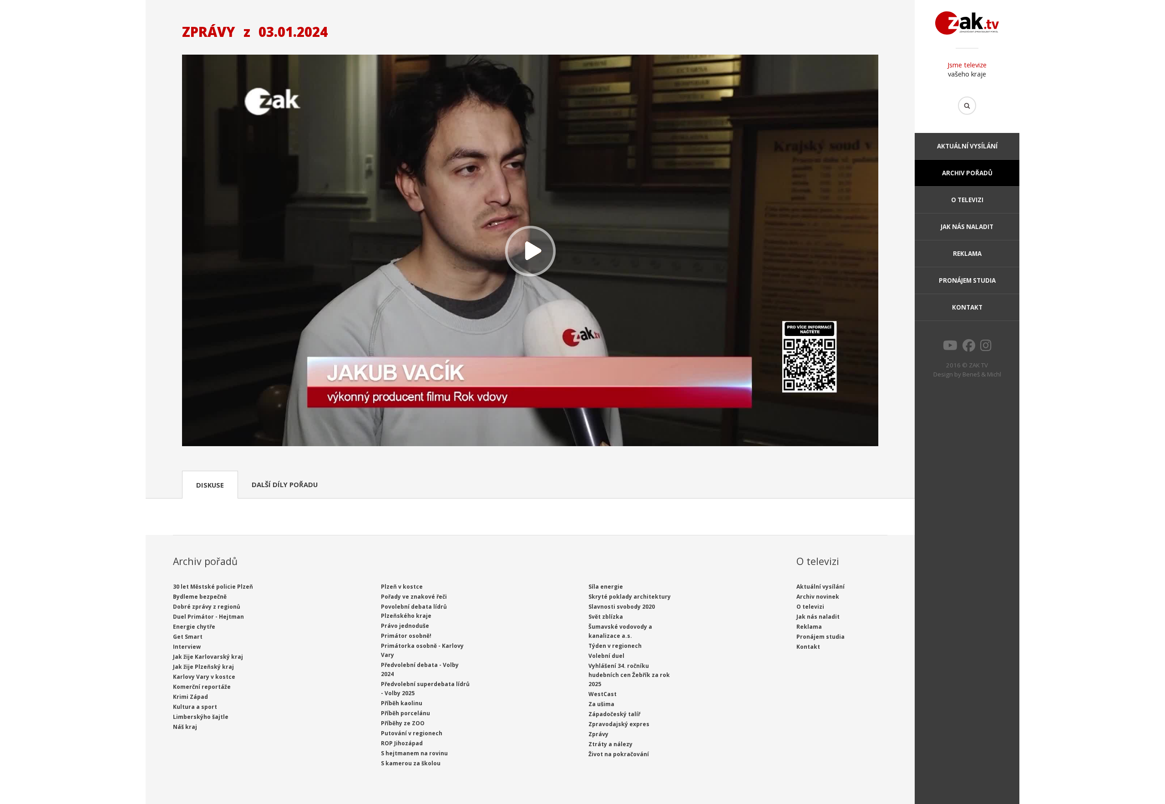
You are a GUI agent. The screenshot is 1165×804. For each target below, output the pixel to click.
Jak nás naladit (967, 227)
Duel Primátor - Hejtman (208, 617)
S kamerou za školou (411, 763)
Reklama (967, 253)
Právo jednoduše (405, 626)
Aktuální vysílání (967, 146)
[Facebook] (969, 348)
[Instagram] (985, 348)
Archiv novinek (817, 596)
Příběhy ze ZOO (403, 723)
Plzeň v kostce (402, 586)
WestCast (602, 694)
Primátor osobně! (406, 636)
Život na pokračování (618, 754)
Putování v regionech (411, 733)
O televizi (967, 200)
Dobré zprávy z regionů (206, 607)
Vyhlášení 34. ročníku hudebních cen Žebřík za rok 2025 (629, 675)
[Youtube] (950, 348)
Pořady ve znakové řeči (414, 596)
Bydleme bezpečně (200, 596)
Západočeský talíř (614, 714)
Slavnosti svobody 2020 (621, 607)
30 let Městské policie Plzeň (213, 586)
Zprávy (598, 734)
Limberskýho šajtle (200, 717)
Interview (187, 647)
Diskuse (210, 484)
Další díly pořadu (285, 484)
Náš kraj (185, 727)
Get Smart (188, 637)
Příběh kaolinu (401, 703)
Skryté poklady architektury (629, 596)
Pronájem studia (967, 280)
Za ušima (601, 704)
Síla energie (605, 586)
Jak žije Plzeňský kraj (203, 667)
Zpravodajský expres (618, 724)
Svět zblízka (605, 617)
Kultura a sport (195, 707)
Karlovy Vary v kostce (204, 677)
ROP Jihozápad (402, 743)
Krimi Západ (190, 697)
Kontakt (967, 307)
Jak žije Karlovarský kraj (208, 657)
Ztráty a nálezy (610, 744)
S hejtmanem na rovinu (414, 753)
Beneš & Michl (981, 374)
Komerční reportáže (202, 687)
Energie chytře (194, 627)
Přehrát (530, 251)
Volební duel (606, 656)
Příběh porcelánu (405, 713)
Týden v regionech (615, 646)
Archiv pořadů (967, 173)
